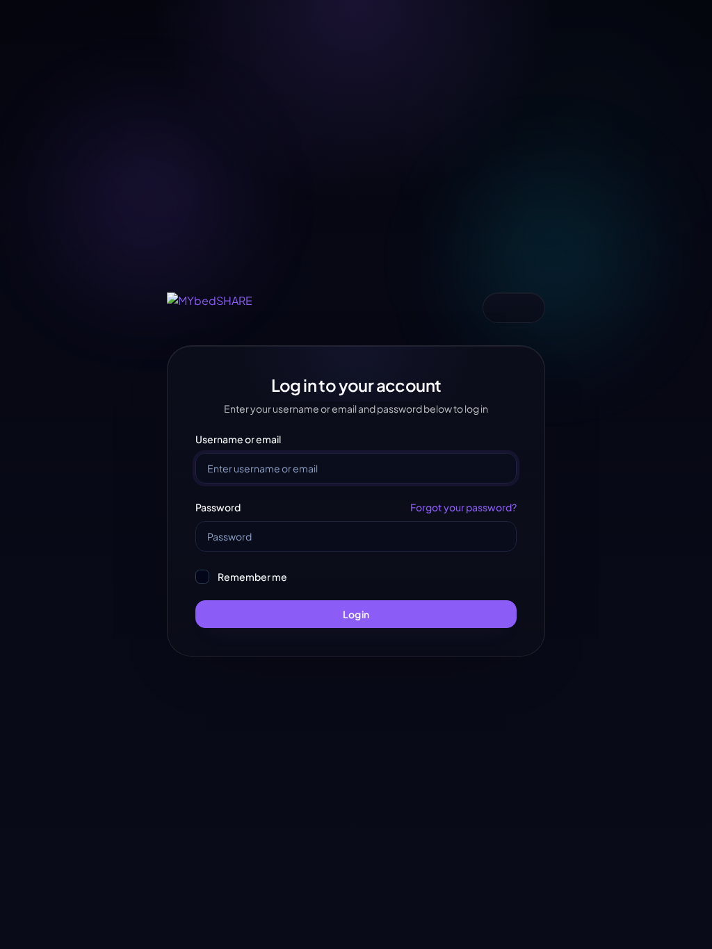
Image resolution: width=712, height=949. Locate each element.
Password (218, 507)
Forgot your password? (463, 507)
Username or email (238, 439)
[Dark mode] (527, 307)
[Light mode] (499, 307)
